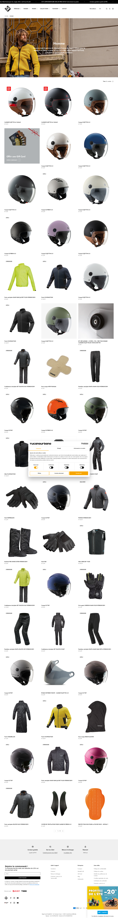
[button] (101, 9)
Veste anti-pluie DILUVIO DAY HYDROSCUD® (16, 824)
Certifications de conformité (100, 881)
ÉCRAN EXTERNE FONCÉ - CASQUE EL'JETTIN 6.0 (55, 693)
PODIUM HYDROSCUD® (84, 518)
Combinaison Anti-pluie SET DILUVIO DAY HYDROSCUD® (19, 386)
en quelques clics (68, 853)
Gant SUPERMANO (9, 518)
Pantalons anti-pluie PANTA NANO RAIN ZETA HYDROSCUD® (94, 649)
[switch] (51, 467)
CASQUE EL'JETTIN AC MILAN (12, 122)
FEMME (34, 8)
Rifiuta (39, 473)
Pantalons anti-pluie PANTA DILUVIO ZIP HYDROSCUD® (19, 649)
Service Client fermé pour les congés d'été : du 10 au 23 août (101, 2)
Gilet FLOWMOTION (10, 474)
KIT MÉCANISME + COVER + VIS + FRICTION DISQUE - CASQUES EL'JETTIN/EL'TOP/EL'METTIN (93, 342)
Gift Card (80, 874)
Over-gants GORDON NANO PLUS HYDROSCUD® (91, 605)
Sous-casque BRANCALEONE (86, 737)
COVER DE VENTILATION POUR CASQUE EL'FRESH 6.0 (56, 824)
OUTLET (64, 8)
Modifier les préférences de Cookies (100, 874)
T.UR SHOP (55, 8)
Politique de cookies (98, 871)
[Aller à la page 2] (62, 831)
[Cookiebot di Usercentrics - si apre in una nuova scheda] (82, 444)
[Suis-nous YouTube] (18, 898)
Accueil (6, 16)
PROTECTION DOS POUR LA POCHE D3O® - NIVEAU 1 (93, 824)
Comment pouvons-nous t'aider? (50, 853)
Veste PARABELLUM (9, 737)
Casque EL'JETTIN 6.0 (84, 122)
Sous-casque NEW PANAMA (48, 386)
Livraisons (53, 871)
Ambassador (80, 879)
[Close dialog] (116, 888)
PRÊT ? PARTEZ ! (102, 912)
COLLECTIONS (44, 8)
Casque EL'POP (8, 430)
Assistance (53, 869)
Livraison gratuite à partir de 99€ (47, 2)
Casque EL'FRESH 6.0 (47, 210)
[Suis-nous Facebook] (11, 898)
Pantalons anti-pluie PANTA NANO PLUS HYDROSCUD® (93, 386)
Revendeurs (93, 8)
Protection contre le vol (99, 883)
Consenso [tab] (38, 448)
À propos (80, 869)
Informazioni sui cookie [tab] (79, 448)
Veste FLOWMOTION (47, 297)
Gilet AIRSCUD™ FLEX (84, 561)
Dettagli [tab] (59, 448)
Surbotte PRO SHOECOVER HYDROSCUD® (15, 561)
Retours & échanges (55, 874)
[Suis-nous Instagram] (14, 898)
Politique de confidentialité (100, 869)
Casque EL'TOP (45, 605)
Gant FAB (43, 561)
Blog (79, 876)
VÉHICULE (16, 8)
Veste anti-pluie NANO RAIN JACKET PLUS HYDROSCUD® (19, 297)
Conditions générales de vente (101, 878)
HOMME (26, 8)
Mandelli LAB (81, 871)
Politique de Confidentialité (34, 884)
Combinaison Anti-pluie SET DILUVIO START (53, 649)
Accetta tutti (79, 473)
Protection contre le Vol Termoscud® (56, 877)
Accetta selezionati (59, 473)
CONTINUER (22, 877)
